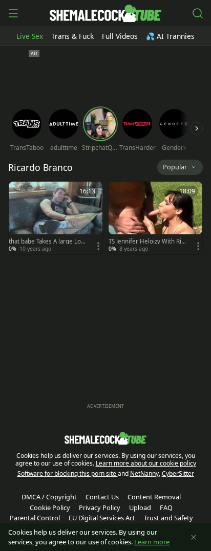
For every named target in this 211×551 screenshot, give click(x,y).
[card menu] (98, 246)
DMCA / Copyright (49, 496)
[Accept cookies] (193, 537)
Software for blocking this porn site (67, 473)
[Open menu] (13, 13)
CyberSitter (178, 473)
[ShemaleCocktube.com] (105, 13)
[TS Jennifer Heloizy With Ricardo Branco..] (155, 218)
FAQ (166, 507)
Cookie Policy (50, 507)
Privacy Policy (99, 507)
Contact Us (102, 496)
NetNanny (144, 473)
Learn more (152, 541)
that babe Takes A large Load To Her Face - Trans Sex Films (47, 241)
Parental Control (35, 517)
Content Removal (154, 496)
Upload (140, 507)
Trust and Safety (168, 517)
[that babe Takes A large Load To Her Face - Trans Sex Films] (55, 218)
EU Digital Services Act (102, 517)
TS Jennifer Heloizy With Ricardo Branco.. (146, 241)
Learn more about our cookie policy (146, 463)
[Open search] (197, 13)
